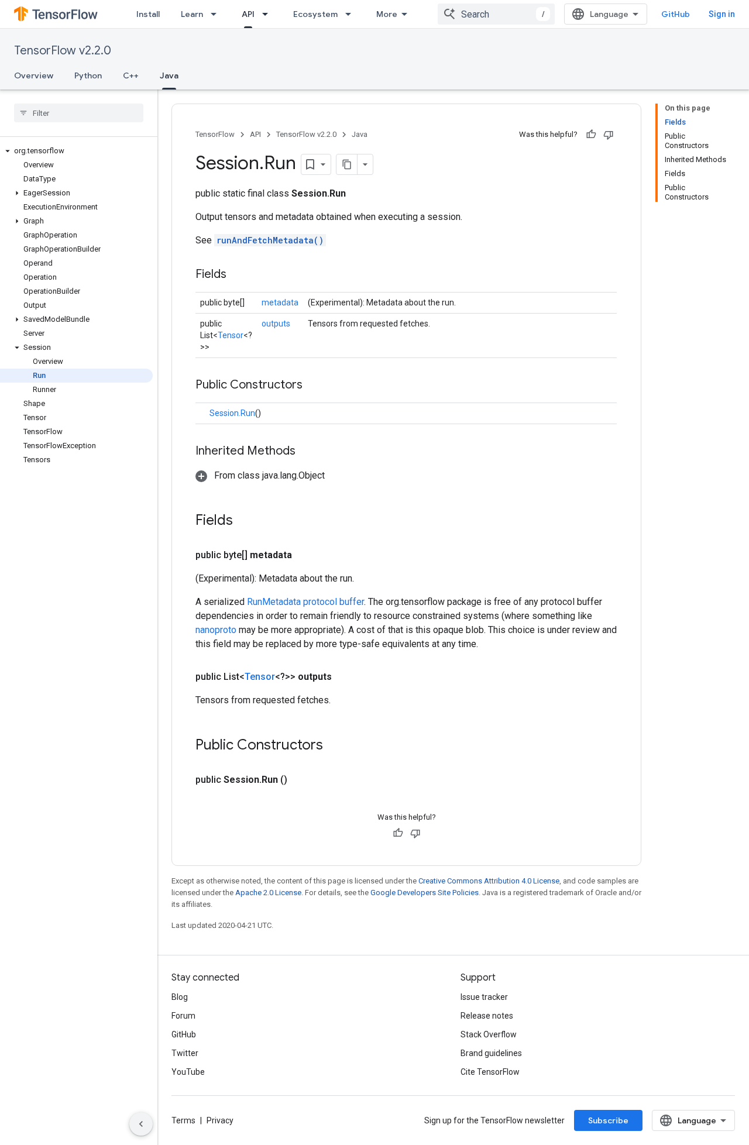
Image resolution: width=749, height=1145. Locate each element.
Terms (183, 1120)
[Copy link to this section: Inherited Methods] (307, 452)
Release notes (487, 1015)
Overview (33, 75)
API (248, 14)
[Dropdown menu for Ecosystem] (352, 14)
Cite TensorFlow (490, 1072)
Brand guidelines (491, 1053)
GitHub (675, 14)
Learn (192, 14)
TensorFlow (215, 134)
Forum (183, 1015)
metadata (280, 302)
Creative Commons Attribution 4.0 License (488, 880)
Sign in (722, 14)
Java (169, 75)
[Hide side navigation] (141, 1124)
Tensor (230, 335)
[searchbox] (78, 113)
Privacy (220, 1120)
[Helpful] (591, 134)
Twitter (184, 1053)
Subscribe (608, 1120)
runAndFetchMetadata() (270, 240)
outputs (276, 323)
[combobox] (496, 14)
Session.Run (232, 413)
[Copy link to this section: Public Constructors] (314, 386)
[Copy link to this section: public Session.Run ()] (301, 780)
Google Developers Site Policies (424, 892)
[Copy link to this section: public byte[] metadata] (306, 555)
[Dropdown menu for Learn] (217, 14)
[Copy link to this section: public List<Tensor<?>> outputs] (346, 677)
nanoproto (215, 629)
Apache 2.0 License (268, 892)
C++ (131, 75)
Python (88, 75)
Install (148, 14)
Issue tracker (484, 997)
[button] (76, 151)
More (386, 14)
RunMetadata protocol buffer (305, 601)
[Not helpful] (608, 134)
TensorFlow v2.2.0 (62, 50)
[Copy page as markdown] (347, 164)
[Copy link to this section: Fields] (238, 275)
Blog (179, 997)
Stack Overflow (489, 1034)
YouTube (188, 1072)
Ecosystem (315, 14)
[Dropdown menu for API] (269, 14)
